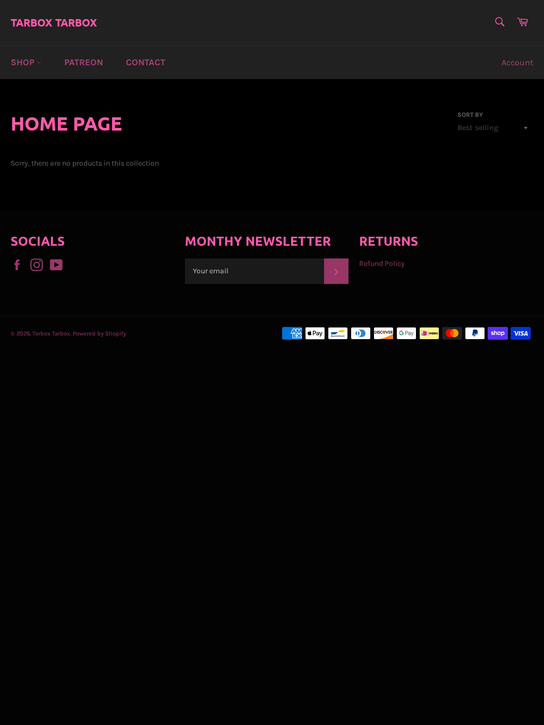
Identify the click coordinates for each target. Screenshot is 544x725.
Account (517, 62)
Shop (24, 62)
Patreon (83, 62)
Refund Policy (382, 263)
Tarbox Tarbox (54, 22)
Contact (145, 62)
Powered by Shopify (99, 333)
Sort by (470, 114)
